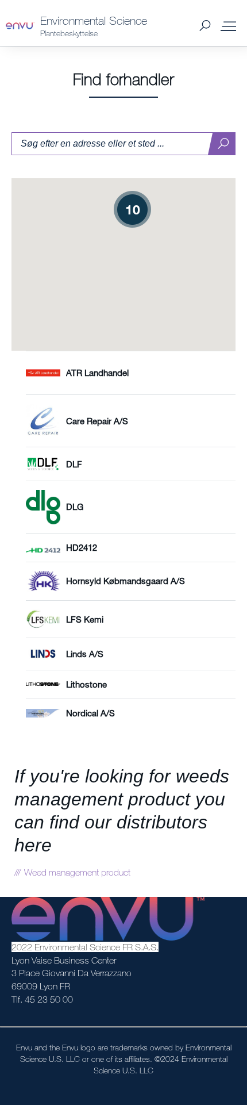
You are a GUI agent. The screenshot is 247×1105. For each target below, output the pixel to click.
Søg (205, 26)
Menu (228, 25)
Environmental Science (93, 20)
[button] (132, 209)
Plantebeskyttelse (69, 33)
